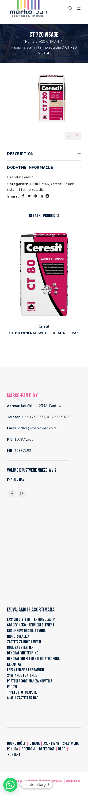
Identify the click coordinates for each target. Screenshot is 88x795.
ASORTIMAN (49, 41)
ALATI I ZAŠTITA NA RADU (23, 698)
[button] (10, 785)
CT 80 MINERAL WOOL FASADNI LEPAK (44, 333)
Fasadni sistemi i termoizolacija (36, 47)
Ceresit (27, 177)
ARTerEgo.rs (44, 786)
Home (29, 41)
